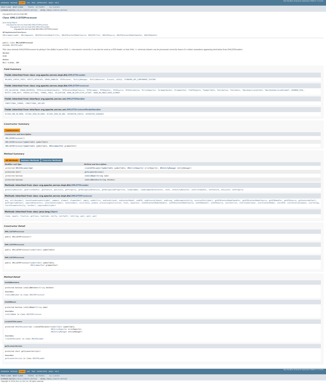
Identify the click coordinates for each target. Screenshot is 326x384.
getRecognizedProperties (113, 190)
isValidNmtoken (92, 180)
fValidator (235, 90)
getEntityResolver (13, 190)
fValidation (222, 90)
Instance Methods (30, 160)
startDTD (281, 203)
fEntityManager (80, 79)
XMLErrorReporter (135, 168)
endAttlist (96, 200)
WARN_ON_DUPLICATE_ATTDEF (79, 93)
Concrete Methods (52, 160)
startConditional (247, 203)
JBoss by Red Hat (22, 381)
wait (82, 216)
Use (28, 3)
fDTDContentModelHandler (48, 90)
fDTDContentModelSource (73, 90)
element (64, 200)
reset (167, 190)
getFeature (47, 190)
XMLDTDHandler (150, 35)
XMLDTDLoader (17, 45)
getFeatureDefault (307, 200)
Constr (26, 10)
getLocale (58, 190)
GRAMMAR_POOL (297, 90)
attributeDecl (16, 200)
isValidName (90, 176)
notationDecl (71, 203)
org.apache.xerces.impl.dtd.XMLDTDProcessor (27, 25)
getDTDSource (290, 200)
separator (134, 203)
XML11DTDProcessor (14, 138)
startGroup (314, 203)
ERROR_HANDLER (51, 79)
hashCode (45, 216)
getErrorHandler (32, 190)
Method (34, 10)
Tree (33, 3)
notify (54, 216)
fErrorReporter (148, 90)
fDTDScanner (65, 79)
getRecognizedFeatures (89, 190)
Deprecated (42, 3)
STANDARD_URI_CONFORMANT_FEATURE (140, 79)
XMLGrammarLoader (11, 35)
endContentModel (126, 200)
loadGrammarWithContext (151, 190)
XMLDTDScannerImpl (24, 168)
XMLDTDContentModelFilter (47, 35)
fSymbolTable (209, 90)
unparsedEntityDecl (47, 205)
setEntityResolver (180, 190)
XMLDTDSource (108, 35)
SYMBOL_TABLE (47, 93)
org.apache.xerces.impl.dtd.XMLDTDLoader (30, 27)
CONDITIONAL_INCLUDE (35, 103)
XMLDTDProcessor (78, 86)
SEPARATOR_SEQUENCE (94, 114)
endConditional (110, 200)
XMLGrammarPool (56, 146)
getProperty (70, 190)
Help (57, 3)
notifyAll (63, 216)
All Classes (54, 7)
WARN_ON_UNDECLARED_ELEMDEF (107, 93)
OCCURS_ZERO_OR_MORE (35, 114)
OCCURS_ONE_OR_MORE (14, 114)
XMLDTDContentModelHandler (129, 35)
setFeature (214, 190)
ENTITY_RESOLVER (35, 79)
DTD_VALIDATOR (11, 90)
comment (55, 200)
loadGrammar (132, 190)
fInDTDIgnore (194, 90)
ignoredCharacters (34, 203)
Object (54, 211)
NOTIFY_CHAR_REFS (13, 93)
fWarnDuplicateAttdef (252, 90)
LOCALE (119, 79)
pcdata (95, 203)
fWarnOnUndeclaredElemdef (277, 90)
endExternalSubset (153, 200)
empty (86, 200)
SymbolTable (29, 142)
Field (19, 10)
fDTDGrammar (92, 90)
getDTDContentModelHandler (227, 200)
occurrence (84, 203)
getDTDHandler (275, 200)
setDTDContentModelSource (181, 203)
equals (15, 216)
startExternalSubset (297, 203)
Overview (5, 3)
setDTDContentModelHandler (154, 203)
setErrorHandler (199, 190)
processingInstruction (110, 203)
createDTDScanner (93, 168)
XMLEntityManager (168, 168)
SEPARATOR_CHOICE (75, 114)
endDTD (139, 200)
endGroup (168, 200)
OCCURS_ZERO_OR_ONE (56, 114)
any (6, 200)
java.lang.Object (10, 23)
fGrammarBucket (165, 90)
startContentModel (266, 203)
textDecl (31, 205)
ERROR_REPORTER (27, 90)
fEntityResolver (97, 79)
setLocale (225, 190)
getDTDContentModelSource (254, 200)
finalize (24, 216)
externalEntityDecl (203, 200)
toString (74, 216)
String (100, 176)
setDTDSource (217, 203)
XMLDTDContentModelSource (74, 35)
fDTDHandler (105, 90)
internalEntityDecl (54, 203)
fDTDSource (118, 90)
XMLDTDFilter (94, 35)
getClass (34, 216)
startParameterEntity (15, 205)
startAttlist (231, 203)
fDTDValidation (132, 90)
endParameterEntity (183, 200)
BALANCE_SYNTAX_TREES (15, 79)
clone (7, 216)
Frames (31, 7)
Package (13, 3)
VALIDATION (60, 93)
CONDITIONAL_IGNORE (14, 103)
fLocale (110, 79)
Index (51, 3)
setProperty (237, 190)
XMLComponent (27, 35)
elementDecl (75, 200)
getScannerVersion (93, 172)
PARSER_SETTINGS (31, 93)
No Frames (40, 7)
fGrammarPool (180, 90)
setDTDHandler (202, 203)
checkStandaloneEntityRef (37, 200)
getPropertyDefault (14, 203)
